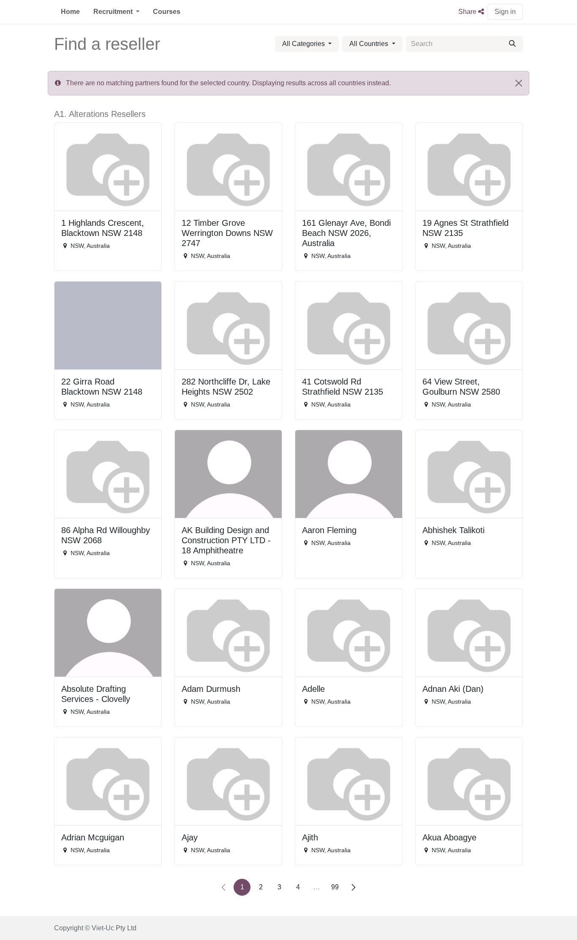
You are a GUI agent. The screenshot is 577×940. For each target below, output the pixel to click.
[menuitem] (70, 11)
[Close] (519, 83)
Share (468, 11)
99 (335, 887)
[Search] (512, 44)
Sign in (505, 11)
